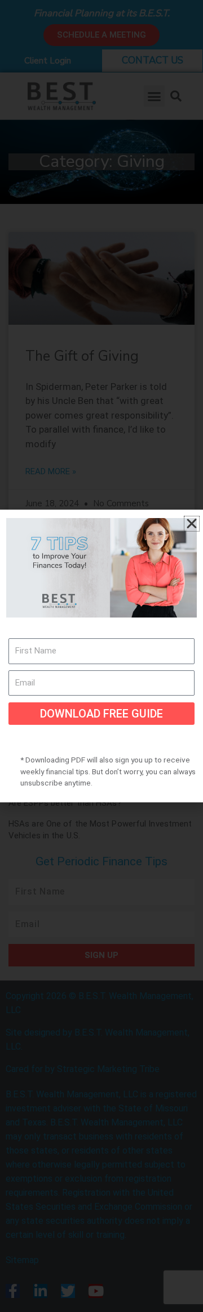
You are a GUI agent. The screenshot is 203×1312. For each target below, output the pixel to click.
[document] (101, 656)
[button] (191, 523)
